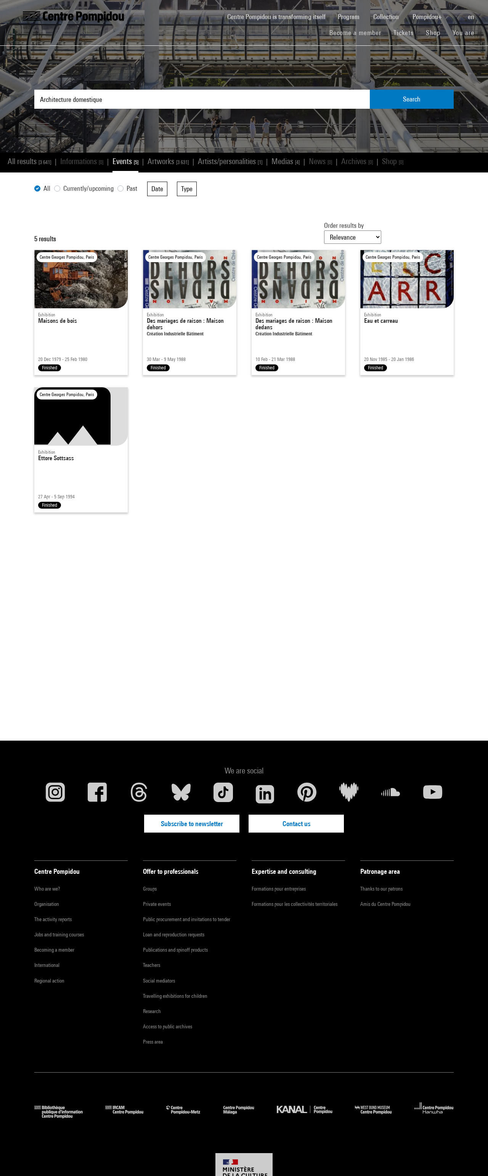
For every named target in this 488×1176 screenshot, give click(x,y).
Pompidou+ (428, 17)
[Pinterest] (307, 794)
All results (29, 161)
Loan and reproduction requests (173, 934)
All (46, 188)
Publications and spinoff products (175, 950)
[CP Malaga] (244, 1116)
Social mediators (159, 981)
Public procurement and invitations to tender (186, 919)
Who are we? (47, 889)
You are (464, 33)
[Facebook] (97, 794)
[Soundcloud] (391, 794)
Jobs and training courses (59, 934)
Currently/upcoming (88, 188)
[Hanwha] (434, 1116)
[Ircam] (130, 1116)
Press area (153, 1042)
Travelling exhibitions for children (175, 996)
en (472, 17)
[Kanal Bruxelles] (310, 1116)
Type (187, 189)
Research (152, 1011)
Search (412, 99)
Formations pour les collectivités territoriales (294, 904)
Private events (157, 904)
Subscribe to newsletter (192, 824)
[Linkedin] (265, 794)
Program (349, 17)
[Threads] (139, 794)
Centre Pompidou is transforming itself (279, 16)
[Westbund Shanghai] (379, 1116)
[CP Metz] (189, 1116)
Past (132, 188)
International (46, 965)
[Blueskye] (181, 794)
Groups (150, 889)
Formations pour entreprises (279, 889)
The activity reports (53, 919)
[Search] (455, 13)
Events (125, 161)
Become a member (358, 32)
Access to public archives (167, 1026)
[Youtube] (433, 794)
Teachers (151, 965)
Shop (436, 32)
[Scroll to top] (470, 1158)
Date (157, 189)
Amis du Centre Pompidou (385, 904)
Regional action (49, 981)
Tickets (403, 33)
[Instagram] (55, 794)
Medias (285, 161)
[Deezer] (349, 794)
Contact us (296, 824)
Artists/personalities (230, 161)
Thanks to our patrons (381, 889)
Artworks (168, 161)
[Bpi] (64, 1116)
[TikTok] (223, 794)
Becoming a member (54, 950)
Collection (386, 17)
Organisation (46, 904)
